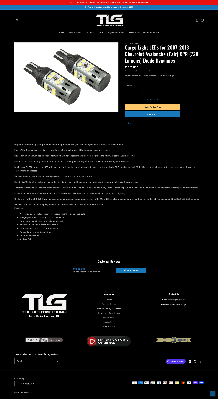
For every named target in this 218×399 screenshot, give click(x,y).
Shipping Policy (109, 322)
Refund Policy (109, 317)
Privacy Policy (109, 326)
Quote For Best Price (152, 107)
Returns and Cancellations (109, 313)
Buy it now (152, 114)
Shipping (128, 71)
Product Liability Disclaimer (109, 309)
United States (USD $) (25, 384)
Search (109, 300)
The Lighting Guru (27, 392)
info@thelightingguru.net (176, 299)
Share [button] (130, 123)
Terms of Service (109, 304)
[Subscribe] (57, 361)
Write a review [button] (131, 270)
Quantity (128, 86)
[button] (17, 20)
